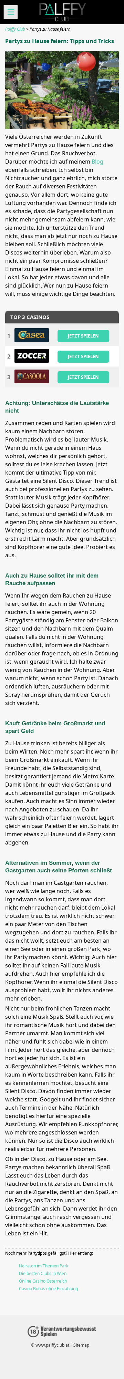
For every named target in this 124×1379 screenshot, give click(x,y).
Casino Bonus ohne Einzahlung (48, 1289)
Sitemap (81, 1345)
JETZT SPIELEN (83, 336)
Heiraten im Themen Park (43, 1266)
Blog (97, 161)
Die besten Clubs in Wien (42, 1273)
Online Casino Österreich (43, 1281)
